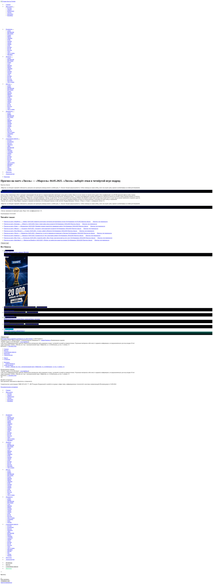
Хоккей (9, 9)
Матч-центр (9, 6)
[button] (13, 29)
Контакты (7, 362)
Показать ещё (4, 243)
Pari (8, 167)
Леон (8, 51)
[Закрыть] (1, 578)
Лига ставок (10, 82)
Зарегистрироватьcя (6, 582)
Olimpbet (9, 38)
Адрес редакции (8, 365)
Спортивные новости (12, 138)
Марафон (10, 54)
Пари (8, 135)
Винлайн (9, 80)
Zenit (8, 45)
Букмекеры (9, 29)
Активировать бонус (6, 192)
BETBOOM (10, 32)
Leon (8, 64)
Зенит (9, 155)
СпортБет (10, 152)
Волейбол (10, 15)
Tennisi (9, 42)
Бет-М (9, 48)
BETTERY (10, 33)
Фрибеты (8, 56)
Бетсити (9, 50)
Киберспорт (10, 11)
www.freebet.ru (24, 341)
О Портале (7, 359)
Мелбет (9, 165)
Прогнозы (9, 172)
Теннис (9, 12)
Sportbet (9, 41)
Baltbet (9, 87)
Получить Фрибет (9, 310)
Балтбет (9, 47)
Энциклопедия (10, 174)
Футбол (9, 8)
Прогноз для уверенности (100, 221)
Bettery (9, 149)
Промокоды (9, 111)
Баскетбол (10, 14)
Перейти (6, 334)
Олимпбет (10, 133)
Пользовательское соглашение (9, 387)
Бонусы (8, 84)
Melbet (9, 36)
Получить (7, 322)
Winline (9, 44)
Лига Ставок (11, 53)
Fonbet (9, 35)
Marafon (9, 65)
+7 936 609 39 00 (11, 346)
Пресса (6, 358)
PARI (8, 39)
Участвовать (7, 255)
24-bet (9, 30)
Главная (8, 4)
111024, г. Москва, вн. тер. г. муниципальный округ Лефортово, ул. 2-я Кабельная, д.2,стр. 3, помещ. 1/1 (34, 366)
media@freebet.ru (46, 340)
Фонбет (9, 136)
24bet (8, 146)
